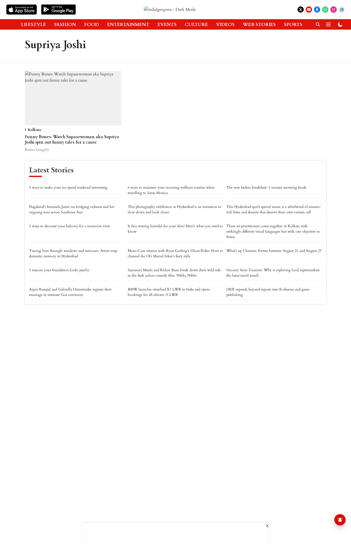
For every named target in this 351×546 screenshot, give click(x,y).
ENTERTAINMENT (128, 24)
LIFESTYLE (33, 24)
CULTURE (196, 24)
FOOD (91, 24)
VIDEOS (225, 24)
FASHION (65, 24)
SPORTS (293, 24)
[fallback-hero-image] (73, 98)
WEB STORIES (259, 24)
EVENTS (167, 24)
